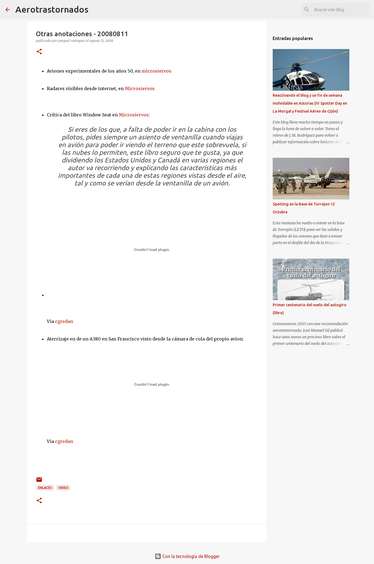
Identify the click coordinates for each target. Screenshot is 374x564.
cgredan (64, 321)
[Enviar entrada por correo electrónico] (39, 481)
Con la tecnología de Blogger (190, 556)
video (63, 487)
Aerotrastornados (51, 9)
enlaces (45, 487)
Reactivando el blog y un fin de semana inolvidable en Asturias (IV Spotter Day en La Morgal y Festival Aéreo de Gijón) (310, 103)
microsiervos (156, 71)
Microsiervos (140, 88)
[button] (39, 52)
